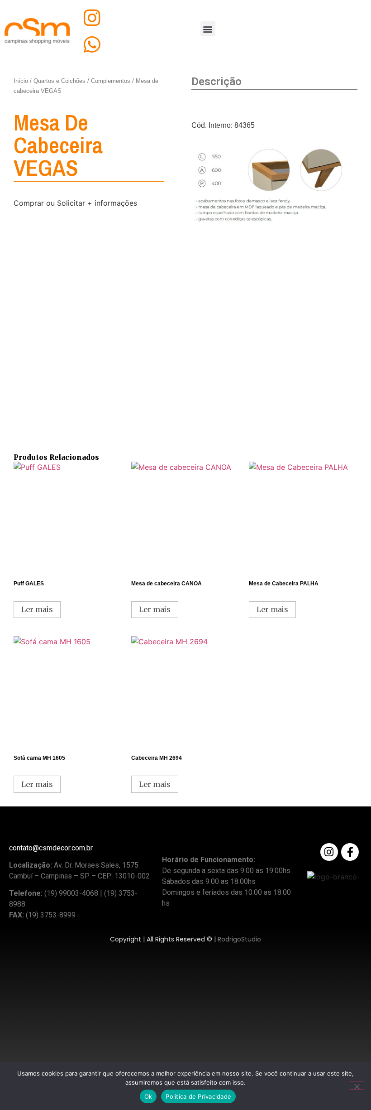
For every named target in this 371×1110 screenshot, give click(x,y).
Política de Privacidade (198, 1096)
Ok (148, 1096)
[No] (356, 1085)
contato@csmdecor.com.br (51, 848)
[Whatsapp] (92, 44)
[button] (207, 28)
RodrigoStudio (239, 939)
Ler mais (37, 609)
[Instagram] (92, 18)
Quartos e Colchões (59, 80)
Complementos (110, 80)
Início (21, 80)
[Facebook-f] (350, 852)
